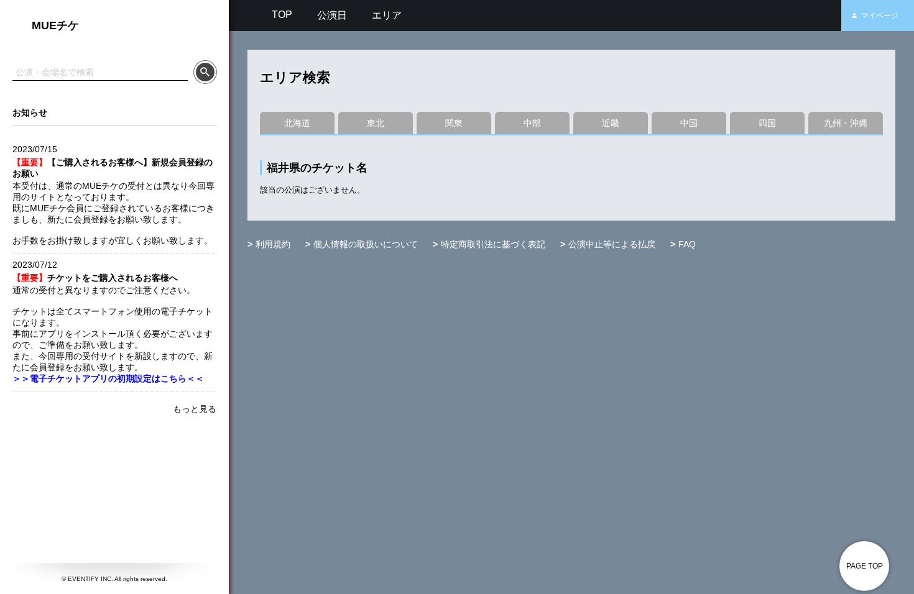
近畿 (610, 123)
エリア (387, 15)
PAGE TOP (864, 566)
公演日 (332, 15)
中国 (689, 123)
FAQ (687, 244)
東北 (375, 123)
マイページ (879, 15)
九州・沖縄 (845, 123)
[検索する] (205, 72)
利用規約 (273, 244)
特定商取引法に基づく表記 (493, 244)
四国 (767, 123)
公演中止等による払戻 (611, 244)
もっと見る (194, 409)
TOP (282, 14)
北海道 (297, 123)
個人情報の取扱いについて (365, 244)
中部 (532, 123)
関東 (454, 123)
